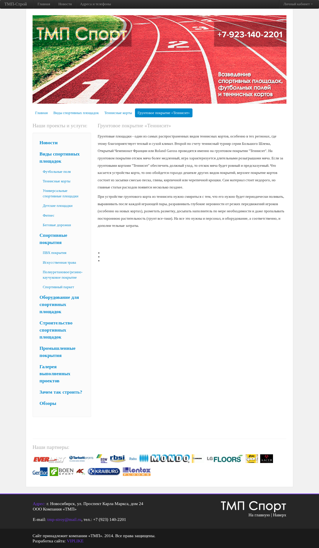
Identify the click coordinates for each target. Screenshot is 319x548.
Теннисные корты (118, 113)
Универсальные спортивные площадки (60, 193)
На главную (259, 514)
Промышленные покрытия (57, 352)
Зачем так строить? (60, 392)
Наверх (279, 514)
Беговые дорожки (57, 225)
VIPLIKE (75, 540)
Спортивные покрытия (53, 239)
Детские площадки (57, 206)
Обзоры (47, 403)
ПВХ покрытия (54, 253)
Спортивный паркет (58, 287)
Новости (65, 4)
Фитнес (48, 215)
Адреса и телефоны (95, 4)
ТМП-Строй (15, 4)
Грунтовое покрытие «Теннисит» (164, 113)
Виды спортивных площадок (76, 113)
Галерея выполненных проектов (54, 374)
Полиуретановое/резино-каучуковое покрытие (63, 275)
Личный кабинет (297, 4)
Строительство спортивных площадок (55, 330)
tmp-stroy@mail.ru (64, 519)
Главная (44, 4)
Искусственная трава (59, 262)
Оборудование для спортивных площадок (59, 304)
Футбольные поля (57, 172)
